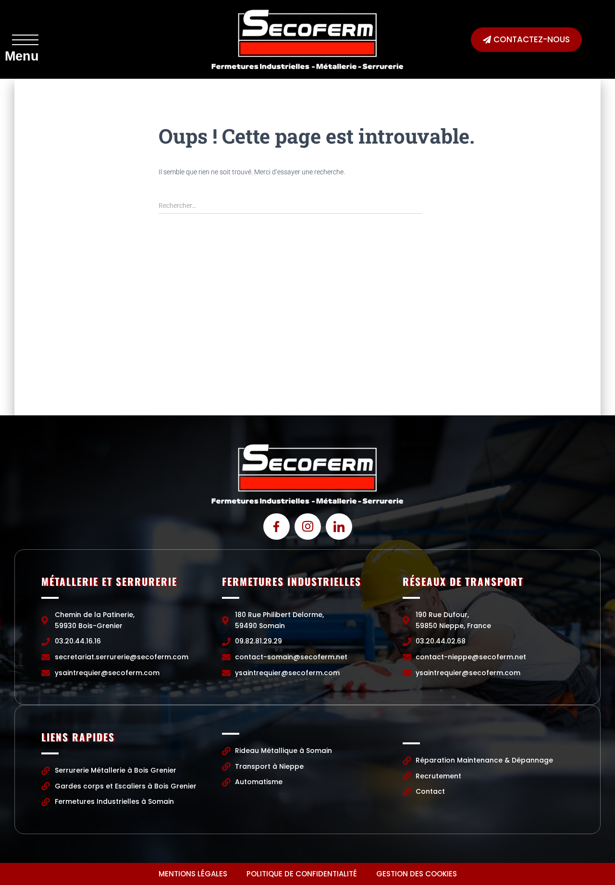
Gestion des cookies (416, 874)
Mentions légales (193, 874)
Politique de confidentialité (301, 874)
